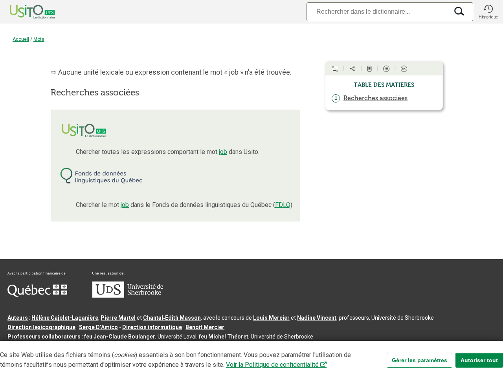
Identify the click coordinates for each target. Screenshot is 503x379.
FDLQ (282, 205)
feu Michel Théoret (223, 336)
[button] (488, 12)
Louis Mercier (271, 318)
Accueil (21, 39)
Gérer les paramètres (419, 360)
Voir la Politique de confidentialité (272, 364)
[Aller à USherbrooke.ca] (127, 296)
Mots (38, 39)
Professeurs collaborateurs (44, 336)
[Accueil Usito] (23, 12)
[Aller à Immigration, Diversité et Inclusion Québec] (37, 295)
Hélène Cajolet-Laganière (64, 318)
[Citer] (335, 69)
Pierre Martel (118, 318)
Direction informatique (152, 327)
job (223, 152)
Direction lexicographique (41, 327)
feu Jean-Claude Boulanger (119, 336)
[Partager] (352, 69)
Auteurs (17, 318)
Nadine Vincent (316, 318)
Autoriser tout (479, 360)
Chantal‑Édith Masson (172, 318)
